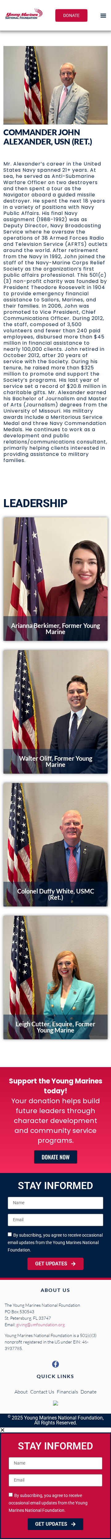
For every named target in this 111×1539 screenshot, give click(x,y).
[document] (55, 1483)
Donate (88, 1392)
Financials (67, 1392)
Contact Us (42, 1392)
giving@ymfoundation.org (40, 1324)
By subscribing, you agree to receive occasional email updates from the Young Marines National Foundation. (55, 1242)
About (21, 1392)
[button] (103, 15)
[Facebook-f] (55, 1364)
